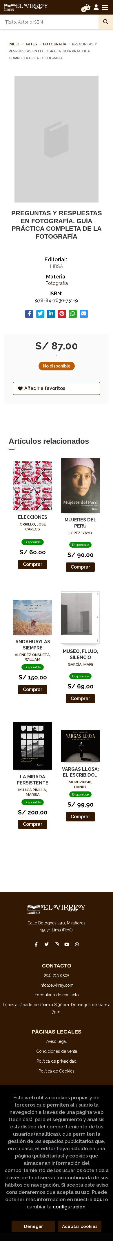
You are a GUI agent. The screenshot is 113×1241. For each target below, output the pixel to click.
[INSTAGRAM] (56, 944)
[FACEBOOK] (36, 944)
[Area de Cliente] (96, 7)
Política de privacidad (56, 1061)
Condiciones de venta (56, 1051)
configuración (69, 1207)
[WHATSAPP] (76, 944)
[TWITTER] (46, 944)
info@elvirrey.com (57, 985)
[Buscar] (106, 22)
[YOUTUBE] (66, 944)
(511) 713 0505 (56, 975)
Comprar (32, 564)
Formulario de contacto (56, 995)
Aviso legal (56, 1041)
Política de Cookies (56, 1071)
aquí (99, 1199)
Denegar (33, 1226)
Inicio (14, 44)
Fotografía (55, 44)
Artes (31, 44)
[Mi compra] (87, 7)
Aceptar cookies (80, 1226)
